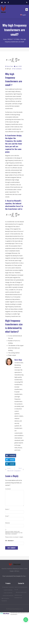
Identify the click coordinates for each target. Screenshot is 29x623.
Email (7, 516)
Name (7, 509)
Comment (8, 489)
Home (5, 39)
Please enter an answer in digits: (14, 537)
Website (7, 523)
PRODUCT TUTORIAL (14, 39)
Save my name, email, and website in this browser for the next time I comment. (13, 533)
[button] (26, 9)
